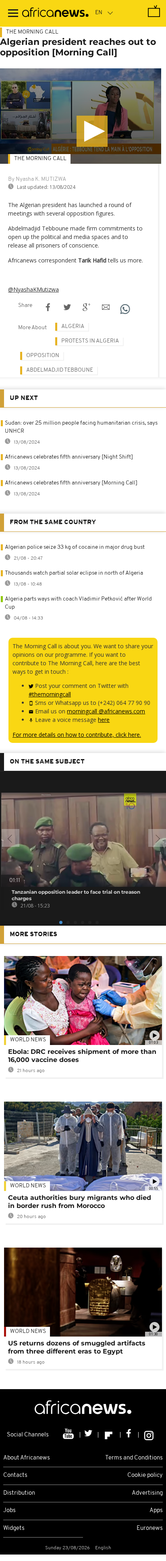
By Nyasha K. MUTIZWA (37, 179)
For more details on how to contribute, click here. (76, 734)
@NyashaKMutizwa (33, 289)
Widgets (14, 1528)
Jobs (9, 1511)
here (104, 719)
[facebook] (129, 1435)
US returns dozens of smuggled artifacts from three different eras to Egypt (76, 1347)
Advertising (147, 1493)
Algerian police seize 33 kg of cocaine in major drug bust (75, 547)
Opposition (42, 356)
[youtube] (69, 1435)
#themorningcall (50, 694)
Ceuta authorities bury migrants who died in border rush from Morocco (79, 1202)
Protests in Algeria (90, 341)
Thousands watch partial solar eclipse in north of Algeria (74, 573)
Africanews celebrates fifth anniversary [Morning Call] (71, 483)
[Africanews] (55, 13)
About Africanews (26, 1458)
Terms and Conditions (134, 1458)
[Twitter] (89, 1435)
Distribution (19, 1493)
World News (28, 1040)
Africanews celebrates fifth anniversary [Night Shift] (69, 457)
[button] (92, 131)
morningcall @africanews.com (106, 711)
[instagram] (149, 1435)
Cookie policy (145, 1475)
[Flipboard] (109, 1435)
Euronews (150, 1528)
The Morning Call (32, 32)
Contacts (15, 1475)
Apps (156, 1511)
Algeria (72, 327)
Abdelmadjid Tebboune (59, 370)
